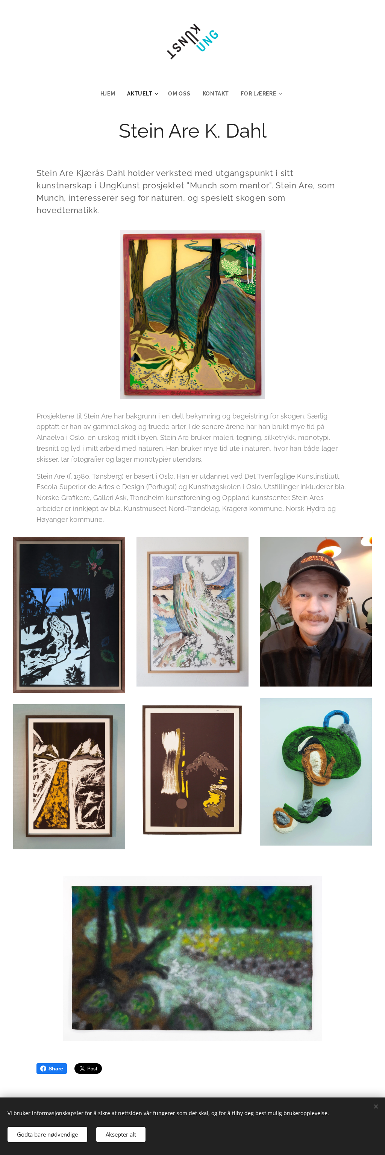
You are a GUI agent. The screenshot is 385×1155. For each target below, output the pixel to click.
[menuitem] (110, 93)
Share (56, 1069)
